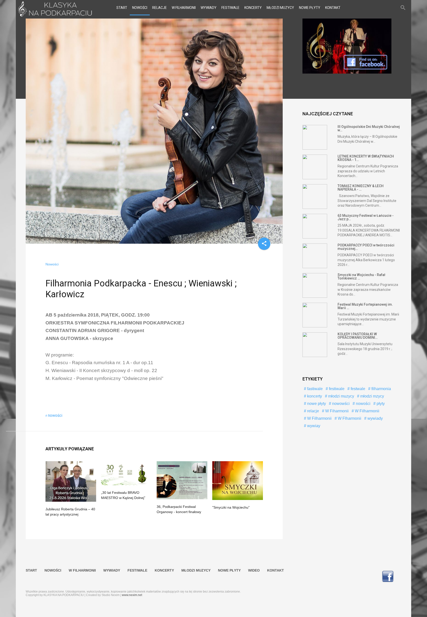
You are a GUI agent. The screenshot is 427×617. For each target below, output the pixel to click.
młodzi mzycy (371, 396)
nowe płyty (316, 403)
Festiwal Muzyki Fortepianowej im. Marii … (365, 306)
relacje (312, 411)
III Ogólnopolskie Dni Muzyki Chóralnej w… (369, 128)
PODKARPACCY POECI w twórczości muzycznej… (366, 247)
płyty (380, 403)
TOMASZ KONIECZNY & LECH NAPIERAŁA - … (361, 187)
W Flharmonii (349, 418)
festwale (357, 389)
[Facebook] (346, 72)
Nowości (52, 264)
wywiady (374, 418)
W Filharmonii (366, 411)
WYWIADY (208, 8)
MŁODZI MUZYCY (280, 8)
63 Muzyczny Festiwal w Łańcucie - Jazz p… (366, 217)
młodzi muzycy (340, 396)
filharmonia (380, 389)
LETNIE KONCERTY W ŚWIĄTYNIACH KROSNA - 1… (366, 158)
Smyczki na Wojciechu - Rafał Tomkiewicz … (361, 276)
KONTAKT (333, 8)
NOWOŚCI (139, 8)
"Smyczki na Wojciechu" (231, 507)
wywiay (313, 426)
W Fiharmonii (336, 411)
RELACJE (159, 8)
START (121, 8)
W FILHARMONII (184, 8)
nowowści (340, 403)
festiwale (336, 389)
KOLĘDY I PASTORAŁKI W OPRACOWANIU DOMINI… (358, 335)
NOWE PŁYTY (309, 8)
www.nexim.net (132, 595)
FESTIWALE (230, 8)
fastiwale (314, 389)
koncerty (314, 396)
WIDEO (254, 570)
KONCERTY (253, 8)
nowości (55, 415)
